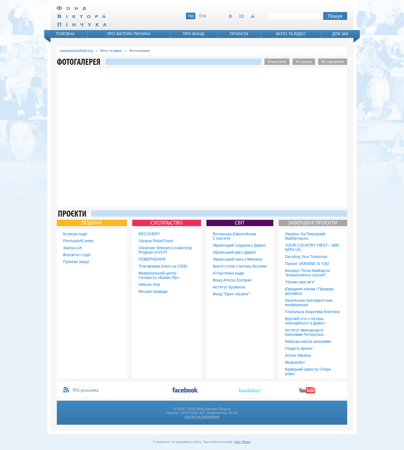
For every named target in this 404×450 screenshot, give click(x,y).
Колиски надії (75, 234)
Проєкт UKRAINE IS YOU (307, 264)
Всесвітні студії (76, 255)
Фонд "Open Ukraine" (231, 294)
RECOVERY (149, 234)
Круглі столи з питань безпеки (240, 266)
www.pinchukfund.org (76, 50)
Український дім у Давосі (234, 252)
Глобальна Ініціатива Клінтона (312, 312)
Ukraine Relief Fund (156, 241)
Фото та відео (111, 50)
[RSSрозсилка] (86, 390)
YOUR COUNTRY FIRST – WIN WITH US (312, 247)
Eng (202, 16)
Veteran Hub (149, 284)
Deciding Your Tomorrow (306, 257)
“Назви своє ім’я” (300, 282)
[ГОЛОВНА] (65, 33)
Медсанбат (295, 362)
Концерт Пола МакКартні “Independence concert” (307, 272)
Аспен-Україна (298, 355)
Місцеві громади (153, 291)
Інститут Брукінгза (229, 287)
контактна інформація (202, 416)
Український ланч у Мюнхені (238, 259)
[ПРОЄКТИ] (239, 33)
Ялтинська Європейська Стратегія (234, 236)
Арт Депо (242, 442)
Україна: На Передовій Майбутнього (305, 236)
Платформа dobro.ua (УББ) (163, 266)
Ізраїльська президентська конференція (309, 302)
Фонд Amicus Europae (232, 280)
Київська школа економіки (308, 341)
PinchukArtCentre (78, 241)
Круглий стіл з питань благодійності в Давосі (305, 321)
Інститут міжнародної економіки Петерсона (304, 332)
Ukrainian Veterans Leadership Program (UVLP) (165, 250)
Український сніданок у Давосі (239, 245)
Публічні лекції (76, 262)
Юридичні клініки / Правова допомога (309, 291)
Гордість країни (298, 348)
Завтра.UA (72, 248)
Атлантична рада (228, 273)
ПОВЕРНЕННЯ (152, 259)
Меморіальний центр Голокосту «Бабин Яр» (159, 275)
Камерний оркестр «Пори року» (308, 371)
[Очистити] (275, 62)
